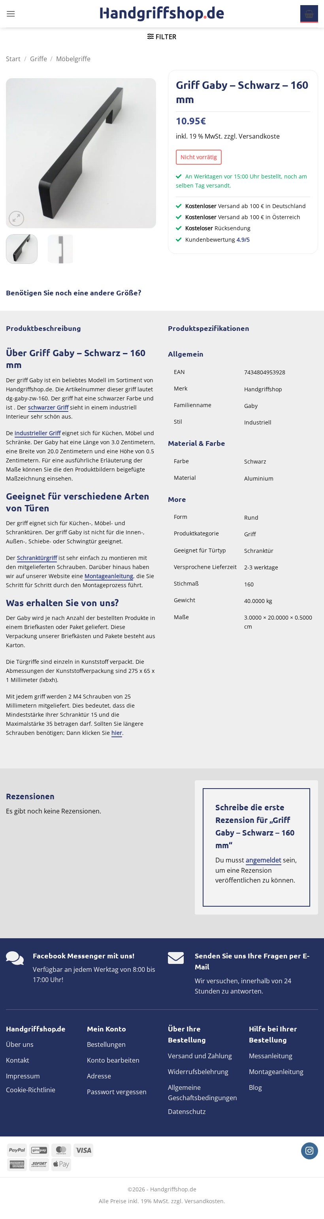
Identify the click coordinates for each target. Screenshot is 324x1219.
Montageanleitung (109, 576)
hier (116, 732)
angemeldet (263, 860)
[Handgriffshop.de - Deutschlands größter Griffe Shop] (162, 14)
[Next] (143, 153)
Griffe (38, 58)
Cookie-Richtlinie (30, 1090)
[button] (10, 13)
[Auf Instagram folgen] (309, 1150)
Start (13, 58)
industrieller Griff (37, 433)
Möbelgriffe (73, 58)
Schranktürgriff (37, 558)
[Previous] (19, 153)
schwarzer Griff (48, 407)
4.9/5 (243, 239)
